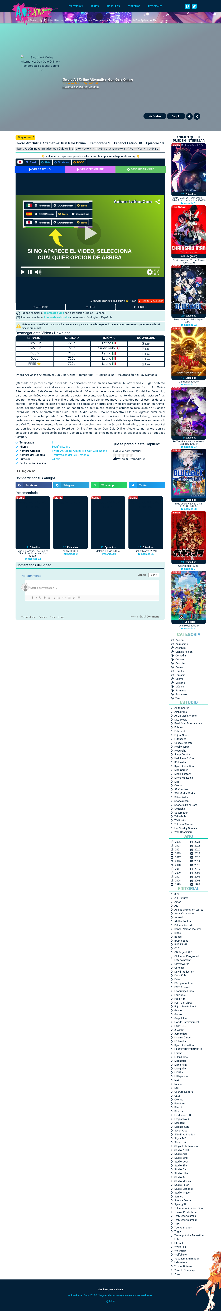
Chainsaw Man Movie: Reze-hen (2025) (189, 261)
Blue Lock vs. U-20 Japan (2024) (188, 320)
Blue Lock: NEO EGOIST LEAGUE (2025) (188, 504)
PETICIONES (155, 6)
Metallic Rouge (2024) (108, 550)
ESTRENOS (134, 6)
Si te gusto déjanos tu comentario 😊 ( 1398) (113, 300)
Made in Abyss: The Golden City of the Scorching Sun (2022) (32, 553)
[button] (187, 6)
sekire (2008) (70, 550)
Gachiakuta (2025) (188, 565)
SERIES (94, 6)
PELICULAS (113, 6)
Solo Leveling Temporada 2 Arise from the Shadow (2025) (189, 199)
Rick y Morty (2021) (146, 550)
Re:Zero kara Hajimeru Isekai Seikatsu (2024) (189, 442)
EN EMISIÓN (76, 6)
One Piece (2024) (189, 625)
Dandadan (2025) (189, 381)
